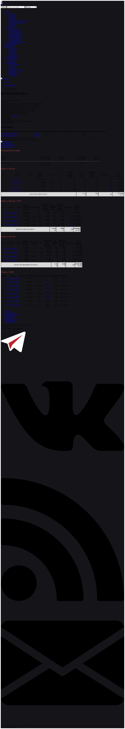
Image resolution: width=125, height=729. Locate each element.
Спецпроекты (13, 56)
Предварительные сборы (17, 42)
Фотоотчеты (13, 54)
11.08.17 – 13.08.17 (13, 281)
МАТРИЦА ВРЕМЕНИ (9, 136)
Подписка (12, 75)
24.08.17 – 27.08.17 (16, 190)
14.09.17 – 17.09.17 (13, 301)
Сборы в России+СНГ (8, 145)
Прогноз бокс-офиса (15, 38)
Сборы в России (6, 147)
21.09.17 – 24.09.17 (13, 305)
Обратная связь (14, 73)
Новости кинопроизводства (18, 21)
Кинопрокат (13, 49)
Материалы (12, 59)
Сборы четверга (14, 40)
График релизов (10, 85)
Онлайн (11, 52)
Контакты (12, 68)
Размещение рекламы (16, 70)
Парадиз (14, 116)
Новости (7, 12)
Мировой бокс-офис (15, 37)
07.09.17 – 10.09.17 (13, 297)
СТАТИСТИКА (10, 45)
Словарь (11, 61)
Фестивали (12, 51)
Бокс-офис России (15, 30)
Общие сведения (14, 65)
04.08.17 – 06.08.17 (13, 278)
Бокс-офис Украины (15, 35)
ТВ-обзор (12, 19)
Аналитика (12, 17)
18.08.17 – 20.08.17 (13, 285)
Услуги (11, 66)
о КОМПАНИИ (10, 322)
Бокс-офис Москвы (15, 33)
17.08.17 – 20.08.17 (16, 186)
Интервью (12, 16)
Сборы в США (6, 143)
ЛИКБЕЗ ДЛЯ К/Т (11, 58)
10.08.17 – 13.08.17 (16, 183)
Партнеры (12, 72)
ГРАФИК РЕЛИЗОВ (11, 44)
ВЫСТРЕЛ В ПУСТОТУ (9, 133)
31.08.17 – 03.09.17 (13, 293)
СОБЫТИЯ (8, 47)
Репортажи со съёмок (16, 23)
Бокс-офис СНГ (14, 31)
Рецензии (12, 24)
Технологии (13, 26)
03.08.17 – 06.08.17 (16, 179)
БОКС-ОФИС (9, 28)
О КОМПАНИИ (10, 63)
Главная (7, 82)
